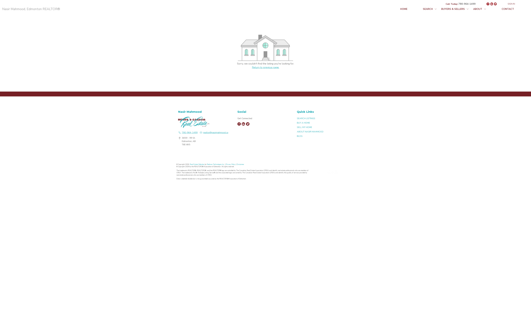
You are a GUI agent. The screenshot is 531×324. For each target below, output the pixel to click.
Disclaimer (240, 164)
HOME (403, 9)
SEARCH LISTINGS (306, 118)
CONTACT (508, 9)
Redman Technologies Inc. (216, 164)
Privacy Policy (230, 164)
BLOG (299, 136)
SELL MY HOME (304, 127)
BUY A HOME (303, 122)
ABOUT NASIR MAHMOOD (310, 131)
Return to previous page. (265, 67)
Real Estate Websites (197, 164)
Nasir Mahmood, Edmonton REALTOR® (31, 9)
